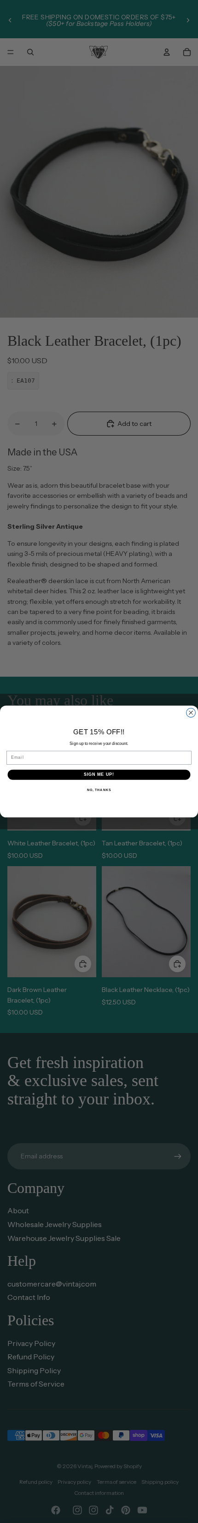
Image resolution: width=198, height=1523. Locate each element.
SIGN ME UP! (99, 775)
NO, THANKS (99, 790)
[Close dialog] (191, 712)
